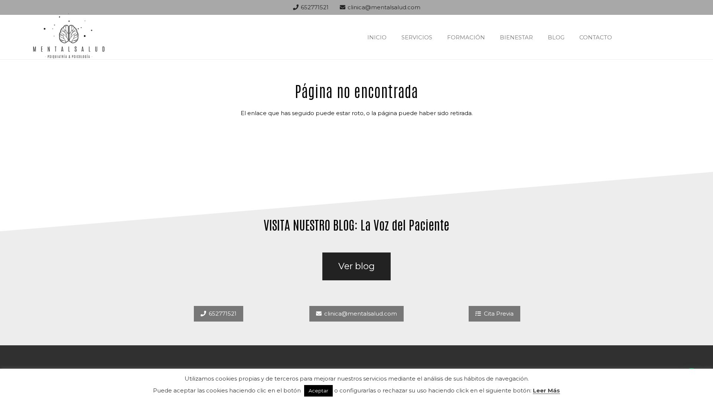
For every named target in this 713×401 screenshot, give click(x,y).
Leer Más (546, 390)
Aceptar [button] (318, 391)
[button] (437, 37)
